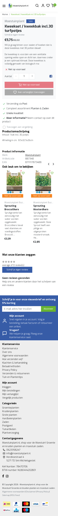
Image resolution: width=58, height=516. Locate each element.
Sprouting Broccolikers (11, 207)
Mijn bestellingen (11, 390)
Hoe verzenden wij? (12, 359)
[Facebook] (51, 76)
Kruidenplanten (10, 411)
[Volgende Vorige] (53, 163)
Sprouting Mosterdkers (40, 207)
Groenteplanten (10, 407)
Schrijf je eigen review (14, 34)
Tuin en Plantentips (12, 377)
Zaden (5, 422)
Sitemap (6, 495)
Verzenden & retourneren (16, 373)
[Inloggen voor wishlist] (23, 173)
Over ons (7, 352)
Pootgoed (7, 425)
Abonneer (48, 308)
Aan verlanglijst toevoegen (31, 92)
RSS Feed (15, 495)
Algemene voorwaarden (15, 355)
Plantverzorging (10, 432)
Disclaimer (31, 491)
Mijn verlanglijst (10, 394)
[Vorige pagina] (48, 163)
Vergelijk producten (12, 397)
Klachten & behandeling (14, 362)
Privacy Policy (9, 369)
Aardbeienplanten (11, 418)
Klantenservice (10, 348)
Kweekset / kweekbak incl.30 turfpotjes (28, 14)
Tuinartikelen (9, 429)
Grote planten (9, 414)
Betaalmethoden (11, 366)
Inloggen (6, 387)
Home (5, 14)
